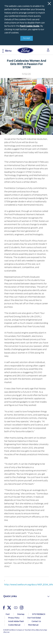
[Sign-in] (47, 49)
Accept (26, 38)
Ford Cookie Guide (29, 26)
